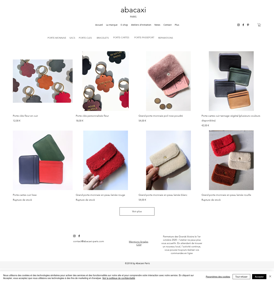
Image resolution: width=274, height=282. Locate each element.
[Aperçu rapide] (43, 81)
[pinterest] (248, 24)
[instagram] (238, 24)
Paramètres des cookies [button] (218, 276)
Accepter (259, 276)
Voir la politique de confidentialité (118, 278)
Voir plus (137, 211)
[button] (259, 24)
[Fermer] (270, 276)
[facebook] (243, 24)
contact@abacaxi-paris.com (88, 241)
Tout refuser (241, 276)
